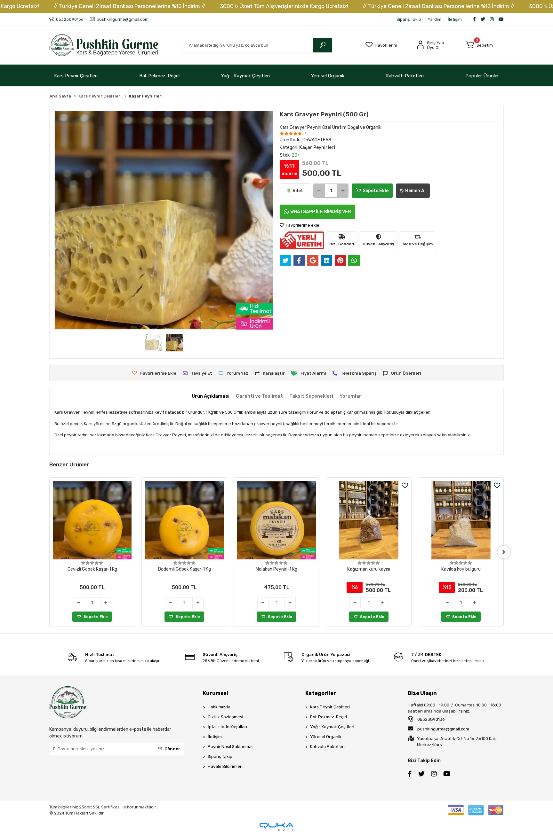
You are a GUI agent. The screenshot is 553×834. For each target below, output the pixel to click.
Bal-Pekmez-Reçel (159, 76)
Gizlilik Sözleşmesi (225, 716)
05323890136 (430, 719)
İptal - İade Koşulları (227, 726)
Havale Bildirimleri (225, 766)
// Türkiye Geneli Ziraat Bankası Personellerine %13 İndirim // (129, 6)
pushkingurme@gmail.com (443, 729)
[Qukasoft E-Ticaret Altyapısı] (276, 827)
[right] (503, 552)
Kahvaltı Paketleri (405, 76)
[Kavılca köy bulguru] (460, 520)
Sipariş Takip (409, 19)
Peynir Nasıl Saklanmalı (230, 746)
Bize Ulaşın (422, 693)
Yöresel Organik (327, 76)
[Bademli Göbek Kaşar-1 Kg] (184, 520)
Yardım (434, 19)
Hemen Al (415, 190)
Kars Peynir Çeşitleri (76, 76)
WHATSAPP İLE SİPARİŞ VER (320, 211)
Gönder (172, 748)
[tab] (210, 396)
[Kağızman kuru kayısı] (368, 520)
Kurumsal (215, 693)
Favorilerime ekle (302, 225)
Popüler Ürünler (482, 76)
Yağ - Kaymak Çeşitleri (245, 76)
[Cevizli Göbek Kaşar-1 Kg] (92, 520)
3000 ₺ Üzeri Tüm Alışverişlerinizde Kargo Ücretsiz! (284, 6)
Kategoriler (320, 693)
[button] (479, 45)
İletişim (455, 19)
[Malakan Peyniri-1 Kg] (276, 520)
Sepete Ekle (376, 190)
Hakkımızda (219, 707)
